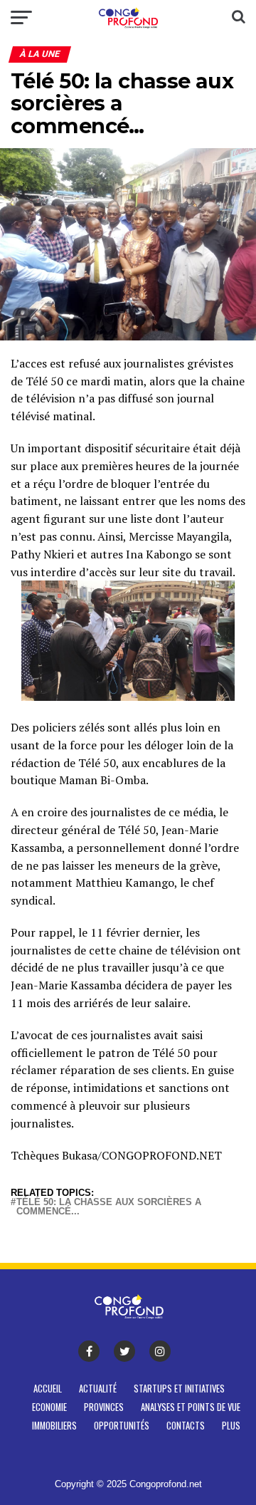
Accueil (47, 1388)
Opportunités (121, 1425)
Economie (49, 1407)
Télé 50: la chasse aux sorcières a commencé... (108, 1207)
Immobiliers (54, 1425)
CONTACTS (185, 1425)
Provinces (104, 1407)
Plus (231, 1425)
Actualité (98, 1388)
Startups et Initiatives (179, 1388)
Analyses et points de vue (190, 1407)
